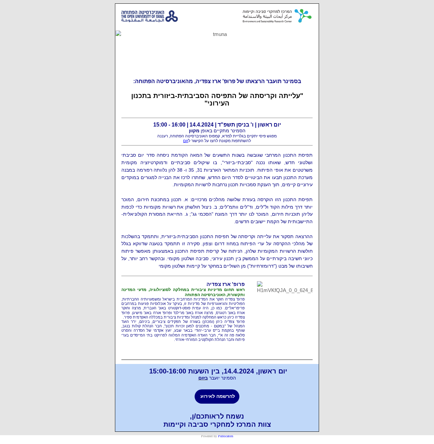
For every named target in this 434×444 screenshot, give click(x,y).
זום (185, 140)
